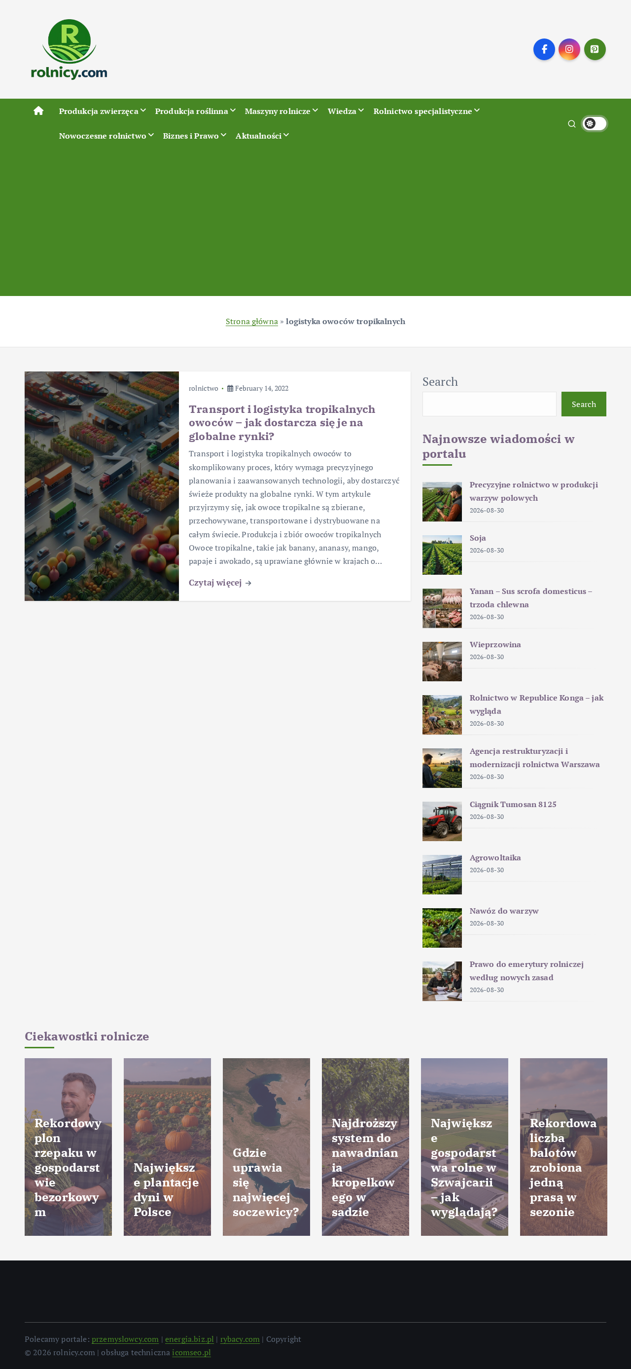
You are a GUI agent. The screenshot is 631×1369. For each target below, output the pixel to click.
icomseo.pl (191, 1352)
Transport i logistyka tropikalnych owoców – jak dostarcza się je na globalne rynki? (282, 422)
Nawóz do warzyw (504, 910)
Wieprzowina (496, 644)
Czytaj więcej (216, 582)
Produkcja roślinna (191, 111)
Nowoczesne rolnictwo (102, 135)
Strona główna (252, 321)
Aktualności (258, 135)
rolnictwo (203, 388)
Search (440, 381)
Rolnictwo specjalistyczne (423, 111)
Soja (478, 537)
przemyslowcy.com (125, 1338)
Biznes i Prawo (191, 135)
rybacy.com (240, 1338)
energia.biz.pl (189, 1338)
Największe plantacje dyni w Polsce (166, 1189)
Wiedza (342, 111)
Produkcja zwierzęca (99, 111)
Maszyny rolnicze (278, 111)
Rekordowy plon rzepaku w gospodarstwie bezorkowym (68, 1167)
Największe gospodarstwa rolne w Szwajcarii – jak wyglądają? (464, 1167)
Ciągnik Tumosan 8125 (513, 804)
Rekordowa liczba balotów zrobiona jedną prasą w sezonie (563, 1167)
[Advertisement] (315, 222)
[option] (68, 1147)
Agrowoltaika (496, 857)
